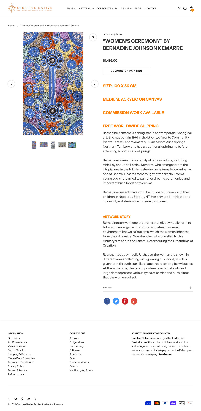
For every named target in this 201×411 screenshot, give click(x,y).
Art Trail (85, 8)
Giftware (75, 350)
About (125, 8)
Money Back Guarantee (21, 358)
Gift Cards (14, 338)
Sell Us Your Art (16, 350)
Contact (150, 8)
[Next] (94, 83)
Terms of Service (17, 370)
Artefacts (75, 354)
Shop (70, 8)
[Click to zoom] (93, 37)
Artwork (74, 338)
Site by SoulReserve (52, 404)
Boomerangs (77, 346)
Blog (138, 8)
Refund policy (16, 374)
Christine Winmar (80, 362)
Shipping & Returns (19, 354)
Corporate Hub (107, 8)
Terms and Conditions (20, 362)
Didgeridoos (77, 342)
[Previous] (11, 83)
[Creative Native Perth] (107, 301)
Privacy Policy (16, 366)
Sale (72, 358)
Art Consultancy (17, 342)
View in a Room (17, 346)
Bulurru (74, 366)
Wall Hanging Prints (81, 370)
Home (11, 25)
